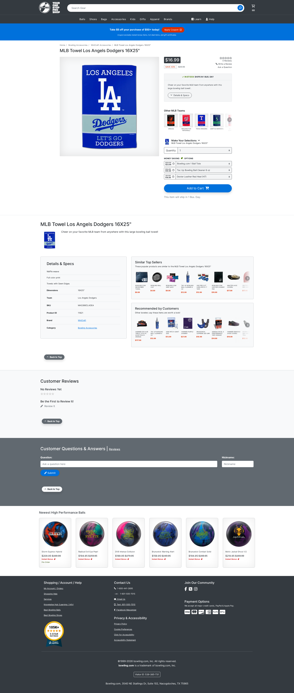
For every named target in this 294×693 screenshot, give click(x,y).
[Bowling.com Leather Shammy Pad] (218, 276)
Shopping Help (50, 594)
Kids (133, 19)
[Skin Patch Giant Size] (172, 323)
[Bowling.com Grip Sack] (172, 276)
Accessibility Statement (125, 640)
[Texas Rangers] (201, 120)
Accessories (118, 19)
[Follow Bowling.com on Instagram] (196, 590)
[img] (215, 612)
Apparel (155, 19)
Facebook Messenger (125, 610)
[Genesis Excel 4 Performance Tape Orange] (218, 323)
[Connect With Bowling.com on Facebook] (187, 590)
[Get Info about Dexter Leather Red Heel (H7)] (173, 176)
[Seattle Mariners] (217, 120)
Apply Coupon (172, 29)
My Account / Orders (53, 588)
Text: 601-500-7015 (125, 604)
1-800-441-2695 (124, 588)
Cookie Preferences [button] (123, 629)
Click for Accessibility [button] (124, 635)
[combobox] (153, 8)
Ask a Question (225, 67)
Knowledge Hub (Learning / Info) (59, 604)
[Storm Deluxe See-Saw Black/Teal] (249, 323)
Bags (104, 19)
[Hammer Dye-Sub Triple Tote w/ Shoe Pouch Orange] (142, 323)
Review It (49, 406)
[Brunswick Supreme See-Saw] (203, 323)
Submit (51, 472)
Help (212, 19)
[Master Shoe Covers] (234, 276)
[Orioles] (171, 120)
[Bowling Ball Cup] (157, 276)
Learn (197, 19)
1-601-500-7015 (127, 594)
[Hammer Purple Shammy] (188, 323)
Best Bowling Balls (52, 610)
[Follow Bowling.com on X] (191, 590)
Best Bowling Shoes (53, 615)
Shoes (93, 19)
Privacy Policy (120, 624)
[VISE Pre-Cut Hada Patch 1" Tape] (203, 276)
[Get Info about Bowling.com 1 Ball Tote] (173, 163)
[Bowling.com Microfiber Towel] (142, 276)
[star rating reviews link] (222, 58)
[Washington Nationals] (186, 120)
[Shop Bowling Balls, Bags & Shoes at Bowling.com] (49, 8)
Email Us (120, 599)
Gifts (143, 19)
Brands (168, 19)
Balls (82, 19)
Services (48, 599)
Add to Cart (196, 188)
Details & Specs (180, 95)
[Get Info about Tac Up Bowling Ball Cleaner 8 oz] (173, 170)
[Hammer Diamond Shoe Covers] (234, 323)
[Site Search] (240, 8)
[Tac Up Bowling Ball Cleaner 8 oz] (188, 276)
